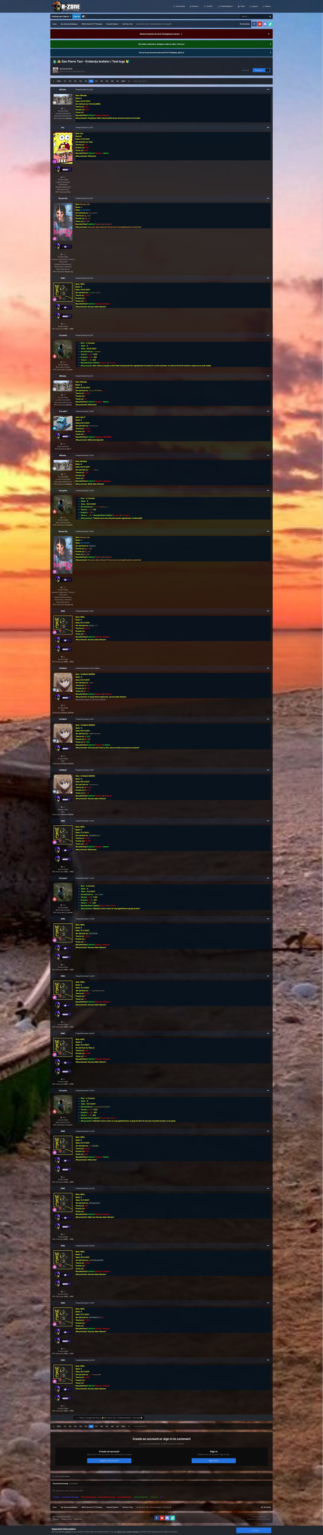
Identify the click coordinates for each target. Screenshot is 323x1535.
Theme (55, 1519)
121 (117, 81)
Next (124, 81)
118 (101, 81)
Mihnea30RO (98, 1260)
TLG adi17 (63, 411)
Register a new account (109, 1461)
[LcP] (104, 390)
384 (64, 362)
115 (86, 81)
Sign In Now (213, 1461)
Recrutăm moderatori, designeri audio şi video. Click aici (161, 44)
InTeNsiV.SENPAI (67, 713)
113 (75, 81)
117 (96, 81)
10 (64, 108)
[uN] (90, 734)
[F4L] (91, 991)
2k (64, 324)
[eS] (90, 1146)
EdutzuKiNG (93, 213)
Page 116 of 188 (140, 81)
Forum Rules (180, 6)
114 (80, 81)
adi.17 (69, 449)
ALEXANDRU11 (94, 1317)
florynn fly (63, 198)
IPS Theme (57, 1517)
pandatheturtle (99, 991)
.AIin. (96, 894)
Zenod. (91, 625)
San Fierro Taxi (79, 71)
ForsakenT (93, 835)
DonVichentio (93, 426)
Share (246, 70)
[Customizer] (83, 16)
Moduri (267, 6)
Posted (84, 89)
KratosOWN (97, 1375)
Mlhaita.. (63, 89)
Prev (59, 81)
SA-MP (209, 6)
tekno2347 (96, 293)
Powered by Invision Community (258, 1519)
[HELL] (91, 470)
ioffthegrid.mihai (94, 1203)
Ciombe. (98, 351)
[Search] (270, 16)
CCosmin (63, 335)
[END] (95, 683)
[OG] (90, 933)
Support (255, 6)
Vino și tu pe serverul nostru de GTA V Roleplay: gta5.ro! (161, 53)
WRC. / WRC (69, 329)
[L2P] (101, 1317)
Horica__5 (103, 507)
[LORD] (91, 1260)
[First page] (53, 81)
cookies (68, 1532)
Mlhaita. (69, 118)
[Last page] (129, 81)
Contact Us (78, 1519)
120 (112, 81)
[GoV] (98, 835)
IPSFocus (66, 1517)
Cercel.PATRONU (95, 390)
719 (63, 444)
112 (70, 81)
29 (64, 705)
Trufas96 (95, 1146)
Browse (195, 6)
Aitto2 (96, 470)
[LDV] (91, 1375)
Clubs (242, 6)
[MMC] (97, 507)
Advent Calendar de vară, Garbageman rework (160, 34)
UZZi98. (95, 933)
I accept (255, 1530)
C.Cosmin (69, 370)
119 (107, 81)
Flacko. (82, 1418)
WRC (63, 278)
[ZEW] (96, 625)
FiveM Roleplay (226, 6)
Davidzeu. (92, 546)
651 (63, 177)
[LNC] (100, 894)
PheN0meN (96, 734)
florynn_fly (69, 272)
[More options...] (268, 89)
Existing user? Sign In (61, 16)
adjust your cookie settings (127, 1532)
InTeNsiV (63, 668)
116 (91, 81)
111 (65, 81)
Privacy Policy (66, 1519)
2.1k (64, 254)
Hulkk (91, 683)
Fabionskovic (94, 784)
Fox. (63, 127)
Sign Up (76, 16)
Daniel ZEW (67, 69)
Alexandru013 (100, 1107)
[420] (91, 293)
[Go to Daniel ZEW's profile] (55, 70)
